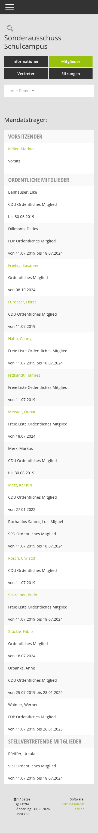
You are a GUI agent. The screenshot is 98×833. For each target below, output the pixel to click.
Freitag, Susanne (23, 265)
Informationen (26, 61)
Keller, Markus (21, 148)
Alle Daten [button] (21, 90)
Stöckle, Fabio (20, 631)
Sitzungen (71, 73)
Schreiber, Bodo (22, 594)
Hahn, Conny (19, 338)
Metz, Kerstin (20, 485)
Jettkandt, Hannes (24, 375)
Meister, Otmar (22, 411)
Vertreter (26, 73)
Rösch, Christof (21, 558)
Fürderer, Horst (22, 302)
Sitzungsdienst (73, 806)
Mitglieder (70, 61)
